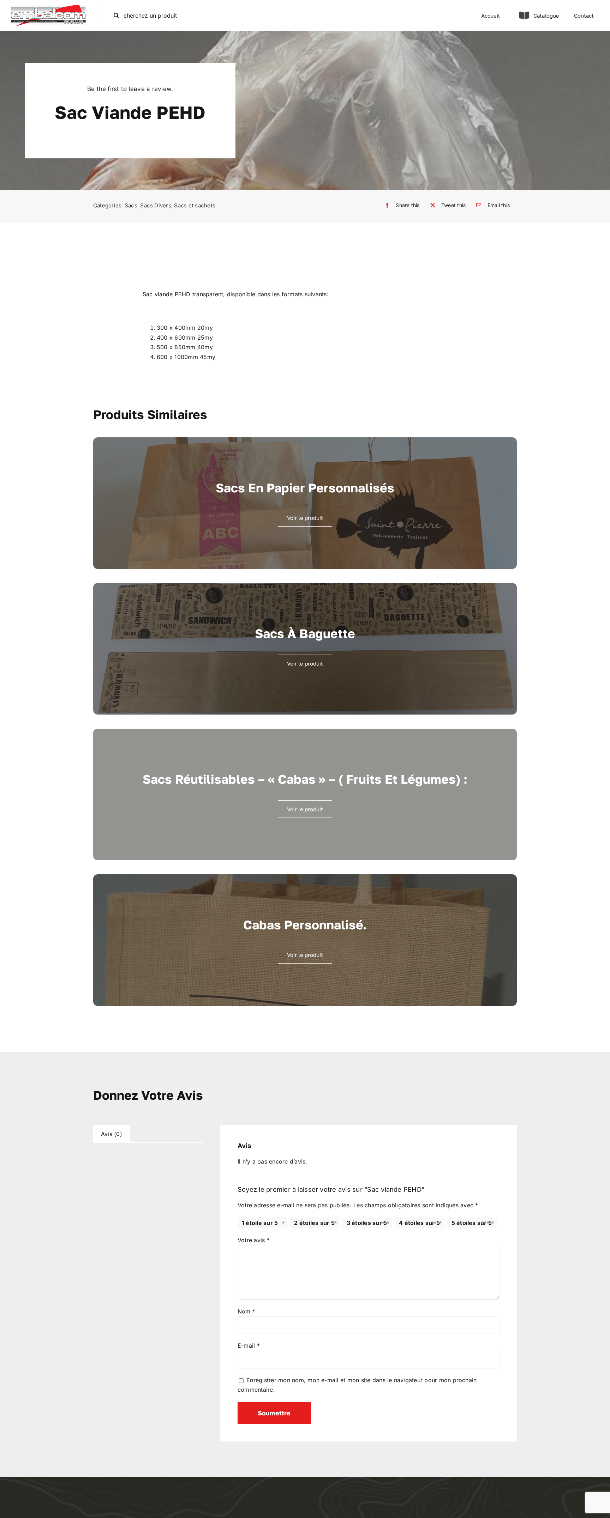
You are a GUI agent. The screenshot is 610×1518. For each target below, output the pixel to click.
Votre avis (254, 1240)
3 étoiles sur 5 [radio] (367, 1222)
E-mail (249, 1345)
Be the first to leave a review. (130, 88)
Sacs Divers (155, 205)
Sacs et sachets (194, 205)
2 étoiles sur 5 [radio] (314, 1222)
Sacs (131, 205)
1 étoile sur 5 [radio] (260, 1222)
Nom (246, 1311)
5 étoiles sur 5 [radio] (471, 1222)
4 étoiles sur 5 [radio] (419, 1222)
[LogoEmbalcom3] (48, 7)
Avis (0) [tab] (111, 1133)
